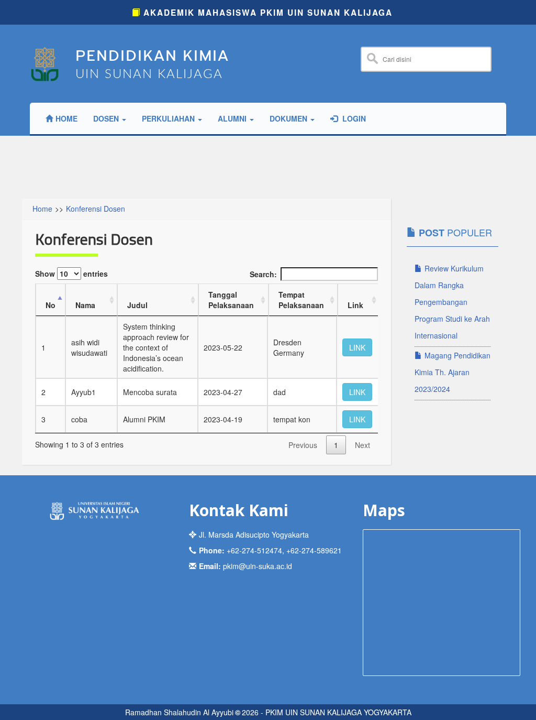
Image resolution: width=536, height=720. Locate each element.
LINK (357, 347)
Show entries (71, 273)
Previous (302, 445)
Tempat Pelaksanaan (301, 299)
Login (353, 118)
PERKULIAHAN (169, 118)
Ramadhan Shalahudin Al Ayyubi (179, 712)
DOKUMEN (289, 118)
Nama (85, 305)
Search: (263, 274)
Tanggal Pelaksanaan (231, 299)
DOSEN (107, 118)
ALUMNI (233, 118)
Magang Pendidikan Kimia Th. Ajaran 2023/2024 (452, 372)
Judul (137, 305)
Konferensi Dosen (95, 208)
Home (66, 118)
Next (362, 445)
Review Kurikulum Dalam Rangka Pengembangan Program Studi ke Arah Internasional (452, 302)
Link (355, 305)
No (50, 305)
